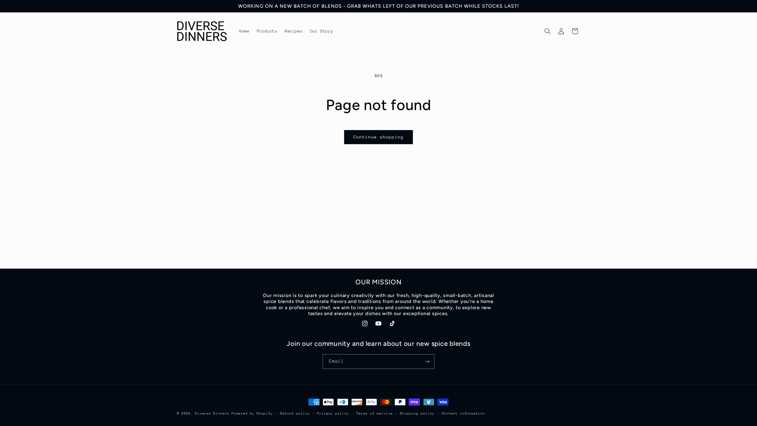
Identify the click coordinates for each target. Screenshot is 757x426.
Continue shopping (378, 136)
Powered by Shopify (252, 413)
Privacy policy (333, 413)
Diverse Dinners (212, 413)
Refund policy (295, 413)
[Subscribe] (427, 361)
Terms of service (374, 413)
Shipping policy (417, 413)
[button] (547, 31)
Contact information (463, 413)
